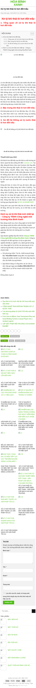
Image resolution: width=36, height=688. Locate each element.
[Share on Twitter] (8, 330)
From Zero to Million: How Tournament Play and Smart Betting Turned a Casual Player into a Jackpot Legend (18, 319)
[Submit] (33, 611)
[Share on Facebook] (5, 330)
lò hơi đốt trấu (20, 340)
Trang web (6, 584)
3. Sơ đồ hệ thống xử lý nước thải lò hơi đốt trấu (19, 44)
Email (5, 575)
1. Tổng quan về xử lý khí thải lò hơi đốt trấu (19, 39)
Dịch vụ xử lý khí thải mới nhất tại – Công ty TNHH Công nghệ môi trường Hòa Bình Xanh (17, 49)
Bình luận (6, 550)
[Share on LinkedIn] (18, 330)
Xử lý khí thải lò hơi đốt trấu (11, 37)
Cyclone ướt (28, 163)
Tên (4, 567)
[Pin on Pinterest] (15, 330)
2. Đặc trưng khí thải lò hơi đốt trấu (17, 41)
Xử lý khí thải (15, 336)
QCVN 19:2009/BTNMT (25, 202)
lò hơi (11, 340)
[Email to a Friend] (12, 330)
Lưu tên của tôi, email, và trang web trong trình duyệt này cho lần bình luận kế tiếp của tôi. (17, 596)
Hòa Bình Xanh (18, 3)
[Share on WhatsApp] (2, 330)
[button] (31, 34)
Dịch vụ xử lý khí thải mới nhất (16, 214)
